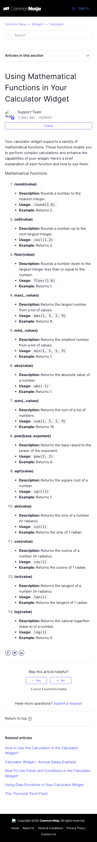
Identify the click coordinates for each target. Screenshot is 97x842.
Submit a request (67, 703)
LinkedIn (21, 653)
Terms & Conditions (50, 828)
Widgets (38, 24)
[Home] (22, 9)
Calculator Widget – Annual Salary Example (40, 762)
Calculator (56, 24)
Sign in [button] (83, 8)
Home (15, 828)
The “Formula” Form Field (26, 793)
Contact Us (48, 834)
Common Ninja (15, 24)
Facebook (8, 653)
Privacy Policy (75, 828)
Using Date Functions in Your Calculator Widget (44, 784)
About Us (28, 828)
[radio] (36, 680)
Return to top (16, 718)
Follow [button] (48, 126)
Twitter (15, 653)
